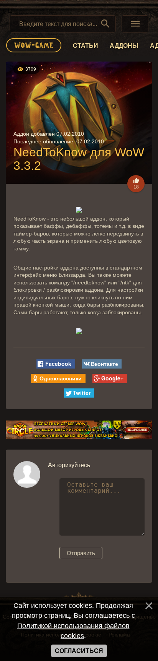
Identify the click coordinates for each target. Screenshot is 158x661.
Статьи (85, 45)
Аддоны (124, 45)
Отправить (81, 553)
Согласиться (79, 651)
